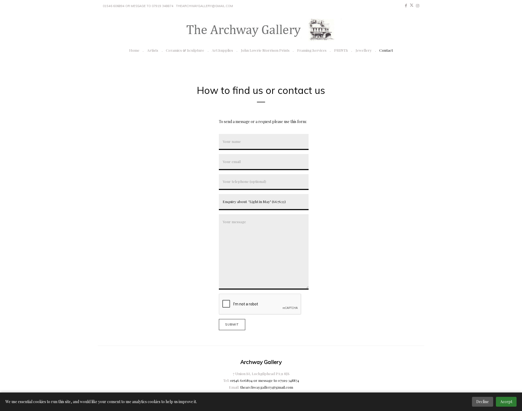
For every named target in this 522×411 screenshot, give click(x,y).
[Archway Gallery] (261, 30)
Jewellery (364, 50)
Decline (482, 401)
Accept (506, 401)
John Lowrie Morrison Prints (265, 50)
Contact (386, 50)
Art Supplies (222, 50)
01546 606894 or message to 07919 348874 (138, 6)
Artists (152, 50)
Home (134, 50)
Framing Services (312, 50)
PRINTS (341, 50)
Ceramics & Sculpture (185, 50)
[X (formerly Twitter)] (412, 5)
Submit (232, 324)
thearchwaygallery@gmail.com (204, 6)
